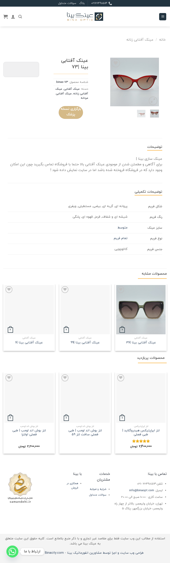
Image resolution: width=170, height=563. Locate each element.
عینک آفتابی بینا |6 (29, 343)
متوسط (123, 227)
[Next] (114, 82)
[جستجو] (20, 16)
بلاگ (82, 3)
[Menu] (162, 16)
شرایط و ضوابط (98, 489)
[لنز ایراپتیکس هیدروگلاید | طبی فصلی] (141, 397)
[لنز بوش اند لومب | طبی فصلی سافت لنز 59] (85, 397)
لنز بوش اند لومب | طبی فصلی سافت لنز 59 (85, 433)
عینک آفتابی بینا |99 (85, 343)
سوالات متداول (67, 3)
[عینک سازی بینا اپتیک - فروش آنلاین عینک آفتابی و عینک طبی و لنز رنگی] (85, 16)
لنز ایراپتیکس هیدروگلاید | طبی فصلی (141, 433)
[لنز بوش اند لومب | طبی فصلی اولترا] (29, 397)
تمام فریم (121, 238)
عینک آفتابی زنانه (139, 39)
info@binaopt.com (141, 490)
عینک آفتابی (72, 89)
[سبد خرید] (5, 16)
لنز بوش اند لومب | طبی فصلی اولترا (29, 433)
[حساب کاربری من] (13, 16)
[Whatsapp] (12, 551)
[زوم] (153, 101)
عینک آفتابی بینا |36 (141, 343)
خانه (162, 39)
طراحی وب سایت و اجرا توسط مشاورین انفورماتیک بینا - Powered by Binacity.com (85, 553)
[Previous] (152, 82)
